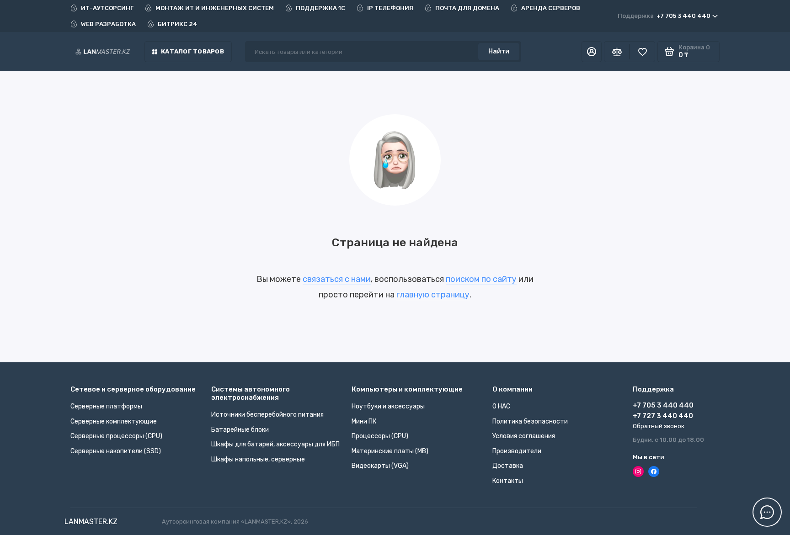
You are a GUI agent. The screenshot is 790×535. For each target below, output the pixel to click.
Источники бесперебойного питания (267, 414)
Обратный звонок (658, 426)
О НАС (501, 406)
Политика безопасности (530, 421)
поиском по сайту (481, 279)
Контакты (507, 481)
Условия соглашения (523, 436)
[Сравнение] (616, 51)
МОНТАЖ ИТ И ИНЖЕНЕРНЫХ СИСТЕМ (214, 8)
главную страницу (433, 295)
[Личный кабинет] (592, 51)
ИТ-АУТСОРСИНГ (107, 8)
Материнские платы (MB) (390, 451)
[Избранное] (642, 51)
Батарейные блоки (240, 430)
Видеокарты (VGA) (380, 466)
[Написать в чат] (767, 512)
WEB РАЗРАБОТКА (108, 24)
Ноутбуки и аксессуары (388, 406)
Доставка (507, 466)
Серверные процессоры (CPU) (116, 436)
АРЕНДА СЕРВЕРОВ (550, 8)
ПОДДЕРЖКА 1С (320, 8)
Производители (516, 451)
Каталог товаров (192, 51)
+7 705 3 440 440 (664, 15)
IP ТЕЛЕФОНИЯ (390, 8)
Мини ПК (364, 421)
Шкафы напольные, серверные (258, 459)
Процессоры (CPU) (380, 436)
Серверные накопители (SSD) (115, 451)
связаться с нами (337, 279)
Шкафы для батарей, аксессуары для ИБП (275, 444)
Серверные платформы (106, 406)
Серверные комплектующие (113, 421)
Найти (498, 51)
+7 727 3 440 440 (663, 416)
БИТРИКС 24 (178, 24)
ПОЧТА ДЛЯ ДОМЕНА (467, 8)
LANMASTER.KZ (91, 521)
